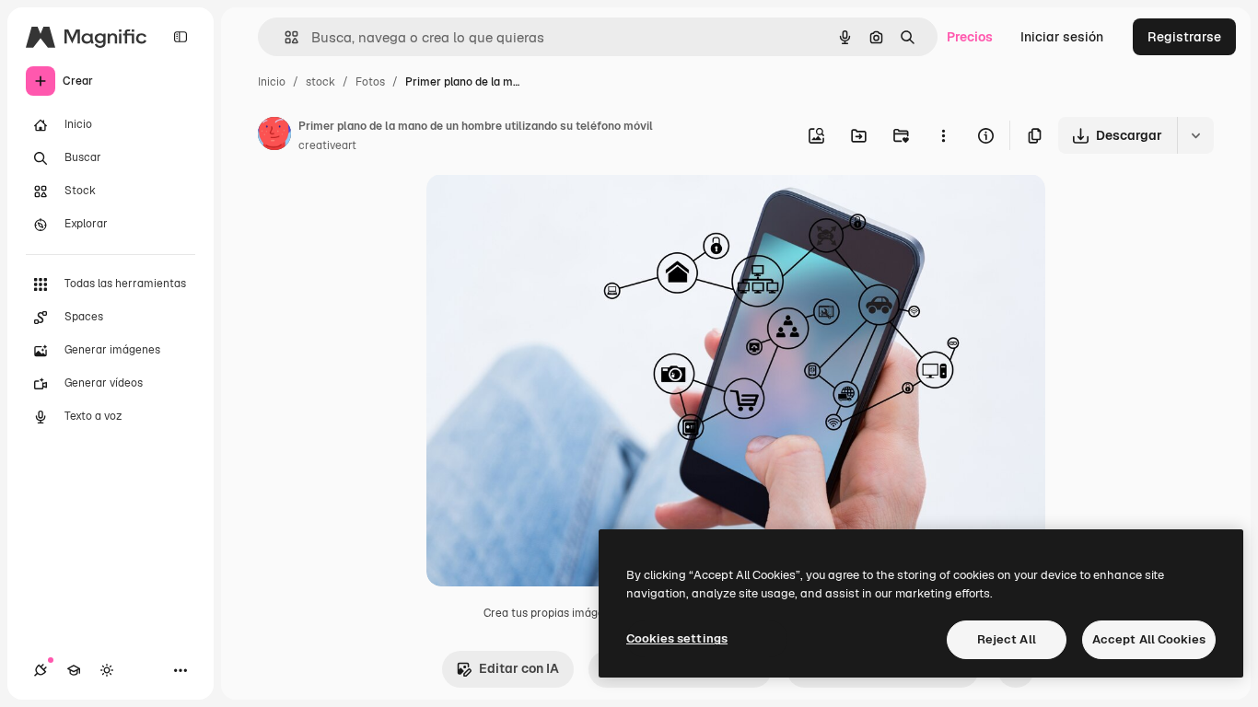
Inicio (271, 82)
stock (320, 82)
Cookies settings (677, 638)
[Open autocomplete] (284, 37)
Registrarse (1184, 37)
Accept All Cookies (1149, 639)
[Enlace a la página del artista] (274, 136)
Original (544, 209)
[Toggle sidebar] (180, 37)
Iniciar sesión (1061, 37)
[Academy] (73, 670)
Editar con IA (519, 668)
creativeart (327, 145)
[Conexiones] (40, 670)
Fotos (370, 82)
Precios (970, 37)
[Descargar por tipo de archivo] (1195, 135)
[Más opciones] (943, 135)
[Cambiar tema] (107, 670)
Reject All (1006, 639)
